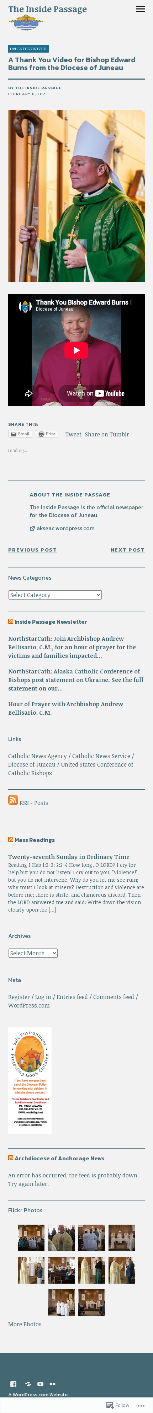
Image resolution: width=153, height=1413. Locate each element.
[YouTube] (40, 1383)
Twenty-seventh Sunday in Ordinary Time (69, 857)
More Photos (25, 1324)
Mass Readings (35, 840)
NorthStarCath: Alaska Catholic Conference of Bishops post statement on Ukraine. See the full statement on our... (75, 679)
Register (19, 997)
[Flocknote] (28, 1383)
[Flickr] (52, 1383)
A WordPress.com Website (38, 1394)
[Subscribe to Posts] (13, 803)
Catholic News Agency (37, 756)
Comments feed (113, 997)
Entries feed (72, 997)
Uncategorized (28, 49)
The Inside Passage (47, 9)
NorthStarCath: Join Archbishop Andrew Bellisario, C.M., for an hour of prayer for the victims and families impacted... (72, 647)
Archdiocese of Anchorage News (59, 1158)
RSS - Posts (34, 803)
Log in (43, 997)
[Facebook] (13, 1383)
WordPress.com (29, 1005)
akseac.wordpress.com (66, 528)
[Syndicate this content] (10, 621)
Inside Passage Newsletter (51, 621)
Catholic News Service (101, 756)
